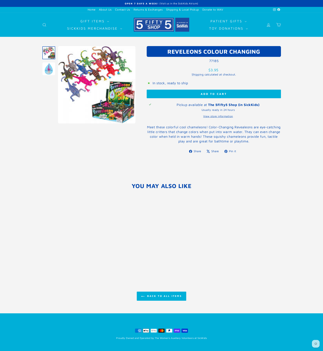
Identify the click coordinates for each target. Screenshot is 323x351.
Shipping (198, 74)
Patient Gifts (227, 21)
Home (92, 9)
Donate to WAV (212, 9)
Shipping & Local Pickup (182, 9)
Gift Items (93, 21)
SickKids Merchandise (93, 28)
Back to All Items (164, 295)
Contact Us (122, 9)
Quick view (70, 250)
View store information (218, 116)
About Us (105, 9)
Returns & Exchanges (148, 9)
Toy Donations (227, 28)
